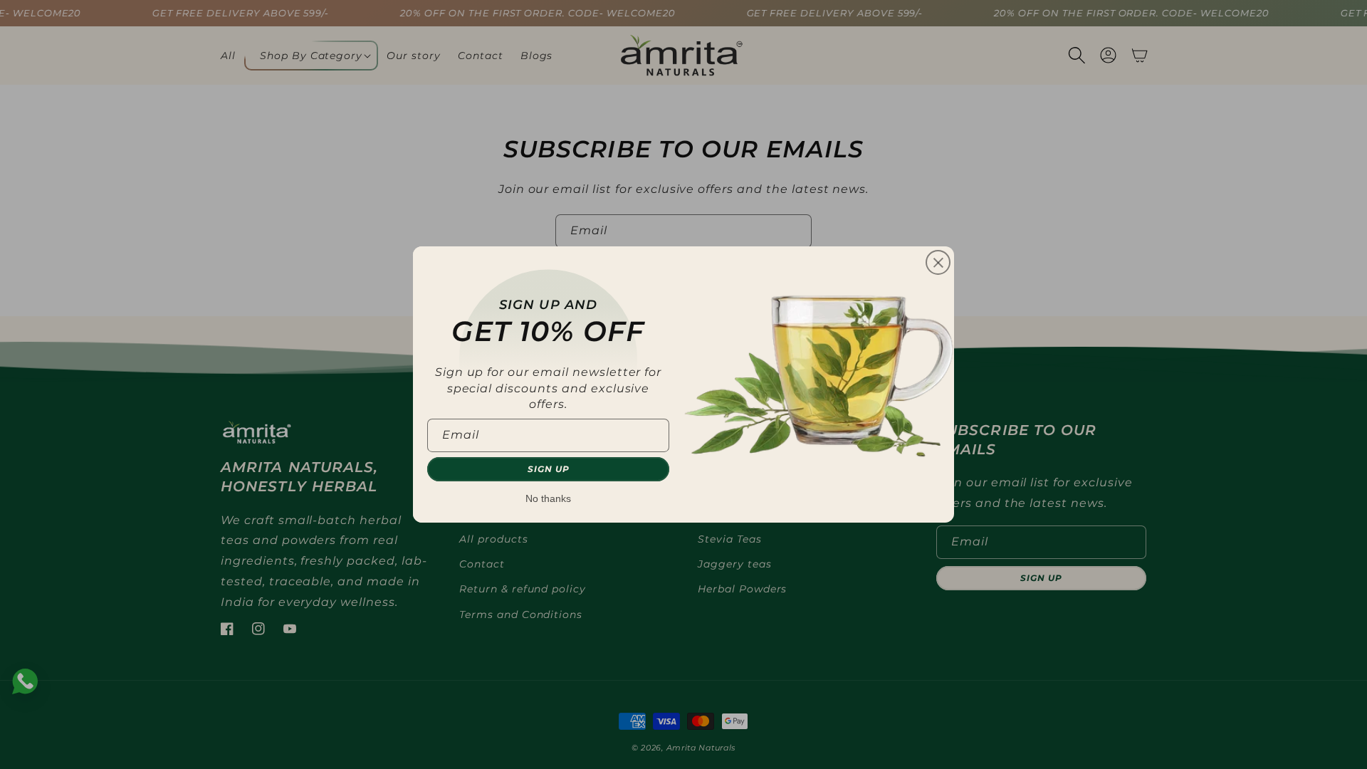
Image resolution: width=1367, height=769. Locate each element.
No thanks (548, 498)
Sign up (549, 469)
